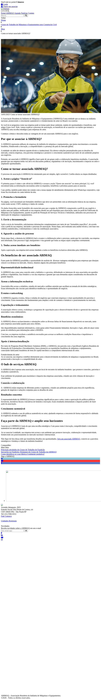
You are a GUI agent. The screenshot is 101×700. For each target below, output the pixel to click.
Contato (31, 13)
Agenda (17, 13)
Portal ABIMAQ (7, 13)
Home (3, 20)
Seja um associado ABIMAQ (68, 439)
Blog (3, 29)
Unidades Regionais (9, 521)
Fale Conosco (6, 516)
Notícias (24, 13)
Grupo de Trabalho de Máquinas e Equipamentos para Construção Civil (29, 25)
